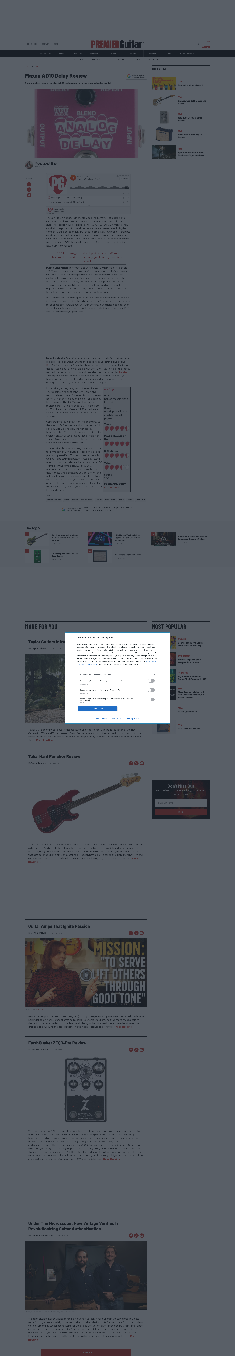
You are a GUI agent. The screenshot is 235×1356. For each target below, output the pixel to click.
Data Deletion (102, 718)
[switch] (151, 681)
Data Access (117, 718)
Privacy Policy (133, 718)
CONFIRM (98, 709)
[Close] (164, 637)
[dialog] (117, 678)
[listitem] (117, 674)
